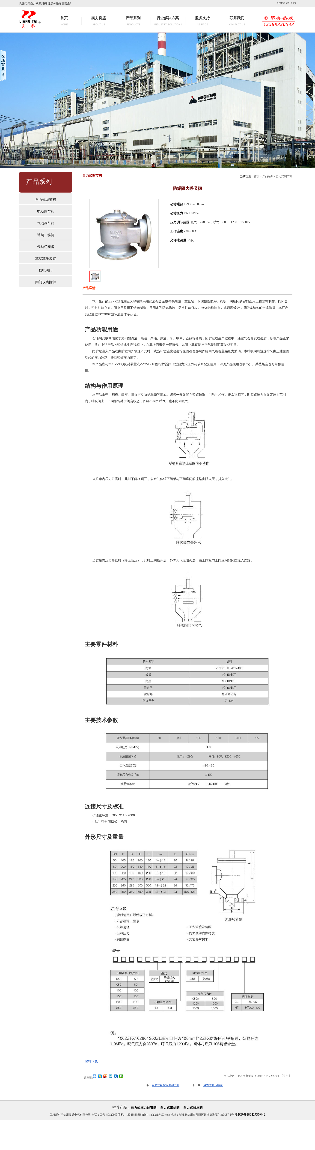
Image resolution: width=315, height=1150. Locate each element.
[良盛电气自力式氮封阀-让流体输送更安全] (30, 29)
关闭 (285, 1076)
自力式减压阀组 (213, 1085)
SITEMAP (283, 3)
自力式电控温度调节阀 (165, 1085)
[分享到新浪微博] (105, 1076)
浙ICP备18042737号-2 (250, 1114)
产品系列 (267, 176)
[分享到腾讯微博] (111, 1076)
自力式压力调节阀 (144, 1107)
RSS (293, 3)
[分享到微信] (121, 1076)
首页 (256, 176)
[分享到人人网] (116, 1076)
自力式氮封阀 (170, 1107)
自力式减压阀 (193, 1107)
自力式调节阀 (284, 176)
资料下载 (91, 1061)
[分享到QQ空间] (100, 1076)
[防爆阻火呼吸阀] (95, 280)
